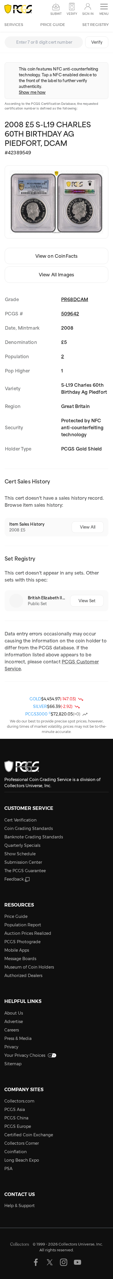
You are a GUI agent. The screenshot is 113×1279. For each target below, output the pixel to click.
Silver (40, 706)
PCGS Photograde (22, 941)
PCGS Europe (17, 1126)
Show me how (32, 92)
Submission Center (23, 862)
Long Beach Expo (21, 1160)
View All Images (56, 274)
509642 (70, 313)
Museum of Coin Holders (29, 967)
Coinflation (15, 1151)
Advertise (13, 1021)
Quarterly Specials (22, 845)
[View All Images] (56, 202)
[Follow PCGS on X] (50, 1262)
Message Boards (20, 958)
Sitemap (12, 1063)
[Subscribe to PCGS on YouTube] (77, 1262)
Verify (96, 42)
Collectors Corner (21, 1143)
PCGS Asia (14, 1109)
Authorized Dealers (23, 975)
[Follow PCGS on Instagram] (64, 1262)
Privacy (11, 1047)
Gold (35, 699)
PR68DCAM (74, 299)
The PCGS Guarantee (25, 870)
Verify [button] (72, 14)
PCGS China (16, 1118)
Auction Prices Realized (27, 933)
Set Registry (95, 24)
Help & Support (19, 1205)
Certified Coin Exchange (28, 1134)
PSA (8, 1168)
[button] (104, 9)
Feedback (14, 879)
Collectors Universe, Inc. (81, 1244)
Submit (56, 14)
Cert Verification (20, 820)
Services (13, 24)
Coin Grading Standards (28, 828)
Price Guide (52, 24)
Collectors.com (19, 1101)
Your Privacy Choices (24, 1055)
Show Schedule (20, 853)
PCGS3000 (38, 714)
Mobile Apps (16, 950)
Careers (11, 1030)
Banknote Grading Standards (33, 837)
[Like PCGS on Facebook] (36, 1262)
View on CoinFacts (56, 256)
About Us (13, 1013)
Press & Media (18, 1038)
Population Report (22, 925)
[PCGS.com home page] (18, 9)
